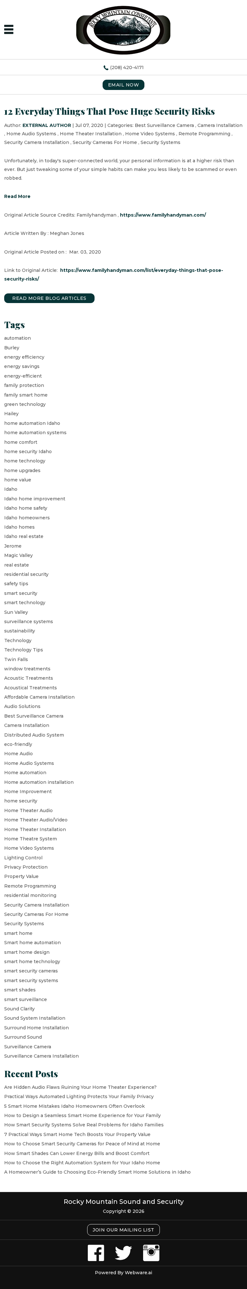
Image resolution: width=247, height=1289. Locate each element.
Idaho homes (19, 527)
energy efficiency (24, 357)
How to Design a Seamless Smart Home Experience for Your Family (82, 1115)
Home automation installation (39, 782)
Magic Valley (18, 555)
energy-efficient (23, 376)
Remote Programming (204, 134)
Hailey (11, 413)
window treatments (27, 669)
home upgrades (22, 470)
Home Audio (18, 753)
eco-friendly (18, 744)
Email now (123, 85)
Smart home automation (32, 942)
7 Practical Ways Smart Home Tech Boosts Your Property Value (77, 1134)
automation (17, 338)
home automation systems (35, 432)
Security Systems (160, 142)
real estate (16, 565)
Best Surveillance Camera (164, 125)
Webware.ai (138, 1273)
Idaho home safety (25, 508)
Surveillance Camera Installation (41, 1056)
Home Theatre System (30, 839)
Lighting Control (23, 858)
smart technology (24, 602)
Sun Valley (16, 612)
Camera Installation (219, 125)
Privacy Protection (26, 867)
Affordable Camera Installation (39, 697)
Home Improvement (28, 791)
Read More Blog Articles (49, 298)
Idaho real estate (23, 536)
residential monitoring (30, 895)
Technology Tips (23, 650)
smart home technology (32, 961)
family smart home (26, 395)
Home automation (25, 772)
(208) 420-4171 (127, 67)
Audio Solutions (22, 706)
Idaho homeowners (27, 518)
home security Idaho (28, 451)
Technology (18, 640)
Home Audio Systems (31, 134)
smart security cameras (31, 971)
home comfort (20, 442)
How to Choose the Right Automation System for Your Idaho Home (82, 1163)
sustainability (19, 631)
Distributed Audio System (34, 735)
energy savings (22, 366)
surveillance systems (28, 621)
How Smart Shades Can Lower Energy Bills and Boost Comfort (77, 1153)
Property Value (21, 876)
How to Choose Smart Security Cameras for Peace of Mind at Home (82, 1144)
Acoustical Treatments (30, 688)
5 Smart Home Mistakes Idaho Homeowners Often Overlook (74, 1106)
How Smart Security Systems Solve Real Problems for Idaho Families (84, 1125)
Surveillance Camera (27, 1047)
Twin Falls (16, 659)
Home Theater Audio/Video (36, 820)
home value (17, 480)
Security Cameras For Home (105, 142)
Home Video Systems (150, 134)
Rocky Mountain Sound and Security (124, 1201)
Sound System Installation (34, 1018)
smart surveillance (25, 999)
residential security (26, 574)
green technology (25, 404)
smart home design (27, 952)
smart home (18, 933)
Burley (11, 348)
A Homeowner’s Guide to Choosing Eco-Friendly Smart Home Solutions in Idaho (97, 1172)
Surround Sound (23, 1037)
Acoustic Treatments (28, 678)
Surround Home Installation (36, 1028)
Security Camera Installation (36, 142)
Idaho (10, 489)
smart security (20, 593)
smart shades (20, 990)
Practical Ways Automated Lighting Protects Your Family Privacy (79, 1096)
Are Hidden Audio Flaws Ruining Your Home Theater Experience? (80, 1087)
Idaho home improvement (34, 499)
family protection (24, 385)
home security (20, 801)
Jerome (13, 546)
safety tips (16, 583)
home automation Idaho (32, 423)
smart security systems (31, 980)
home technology (24, 461)
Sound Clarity (19, 1009)
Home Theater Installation (91, 134)
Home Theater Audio (28, 810)
